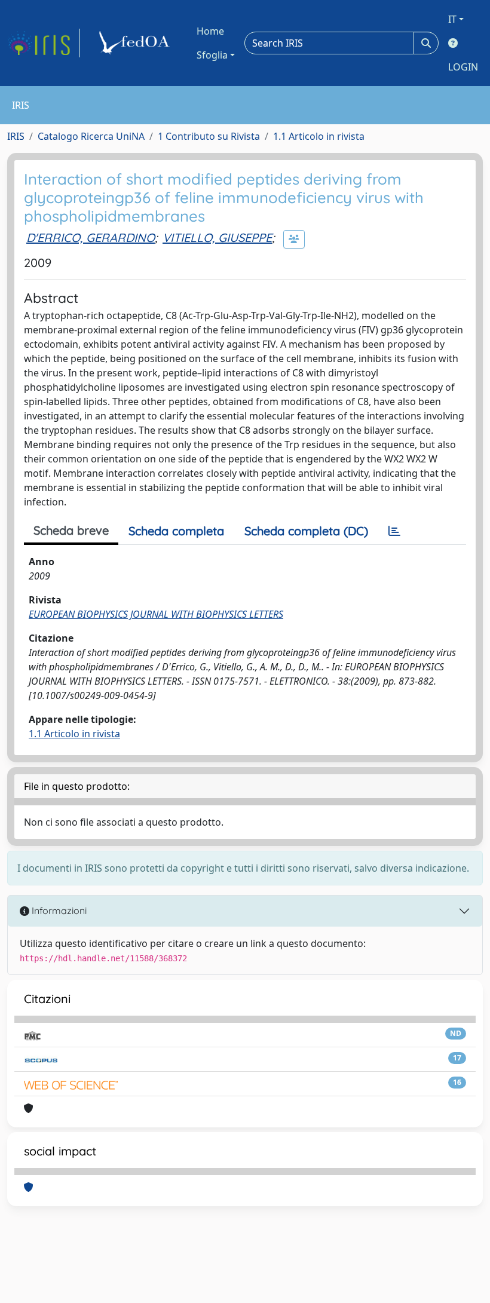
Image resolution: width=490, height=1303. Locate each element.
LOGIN (463, 66)
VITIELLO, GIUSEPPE (217, 237)
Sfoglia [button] (212, 55)
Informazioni (58, 910)
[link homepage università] (136, 43)
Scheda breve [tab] (71, 530)
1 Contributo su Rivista (209, 136)
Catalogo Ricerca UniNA (91, 136)
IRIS (15, 136)
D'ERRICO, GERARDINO (90, 237)
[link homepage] (43, 43)
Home (210, 31)
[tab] (394, 531)
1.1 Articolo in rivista (319, 136)
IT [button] (452, 19)
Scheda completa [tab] (176, 530)
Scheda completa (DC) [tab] (306, 530)
